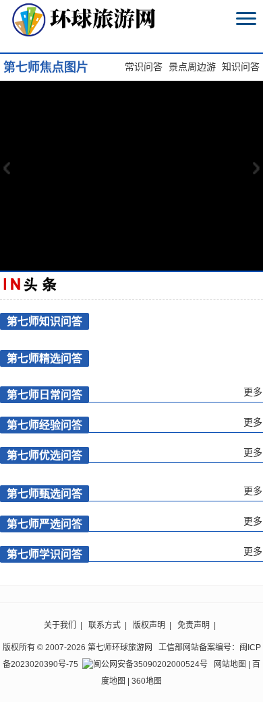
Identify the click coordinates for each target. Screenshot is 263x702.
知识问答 (241, 67)
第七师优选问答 (44, 455)
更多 (252, 392)
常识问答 (144, 67)
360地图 (147, 681)
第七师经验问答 (44, 425)
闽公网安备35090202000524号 (150, 664)
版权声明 (149, 625)
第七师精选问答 (44, 358)
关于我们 (60, 625)
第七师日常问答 (44, 394)
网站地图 (230, 664)
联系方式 (104, 625)
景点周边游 (192, 67)
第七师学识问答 (44, 554)
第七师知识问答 (44, 321)
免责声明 (193, 625)
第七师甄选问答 (44, 493)
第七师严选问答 (44, 524)
